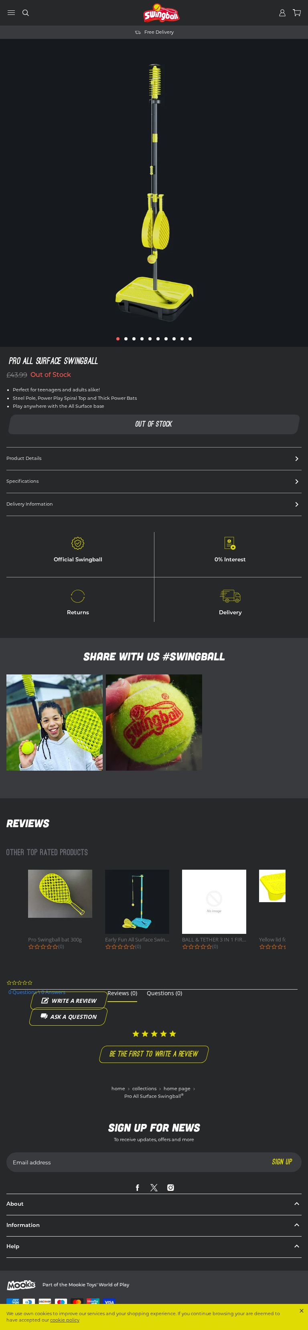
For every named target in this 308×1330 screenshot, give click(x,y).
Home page (178, 1088)
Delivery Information (29, 504)
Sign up (282, 1161)
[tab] (122, 996)
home (118, 1088)
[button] (118, 338)
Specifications (22, 481)
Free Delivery (124, 32)
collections (145, 1088)
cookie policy (64, 1320)
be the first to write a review (154, 1054)
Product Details (23, 458)
